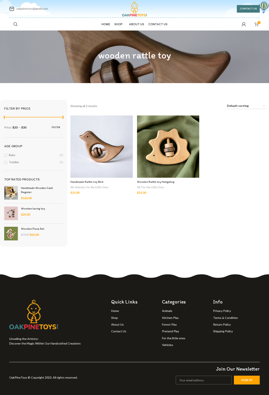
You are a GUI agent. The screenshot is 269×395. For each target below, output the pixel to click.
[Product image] (101, 146)
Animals (79, 187)
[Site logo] (134, 8)
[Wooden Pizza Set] (11, 233)
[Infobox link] (28, 8)
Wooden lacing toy (33, 208)
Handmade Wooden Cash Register (37, 190)
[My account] (244, 24)
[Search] (15, 24)
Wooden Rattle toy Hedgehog (155, 182)
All (72, 187)
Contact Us (248, 8)
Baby (12, 155)
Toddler (14, 162)
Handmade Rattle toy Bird (86, 182)
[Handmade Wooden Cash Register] (11, 193)
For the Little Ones (97, 187)
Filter (56, 127)
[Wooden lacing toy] (11, 213)
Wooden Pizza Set (32, 229)
